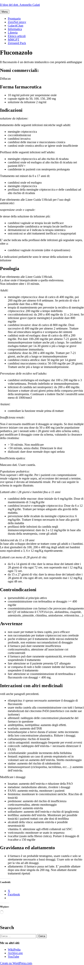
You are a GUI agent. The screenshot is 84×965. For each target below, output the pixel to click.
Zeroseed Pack (17, 43)
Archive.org (15, 953)
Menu (5, 11)
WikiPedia (14, 949)
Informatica (15, 29)
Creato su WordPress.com (16, 963)
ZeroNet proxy (17, 22)
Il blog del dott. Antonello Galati (20, 4)
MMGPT (13, 39)
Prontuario (14, 18)
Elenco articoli (17, 36)
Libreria (13, 32)
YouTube (13, 956)
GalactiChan (15, 25)
